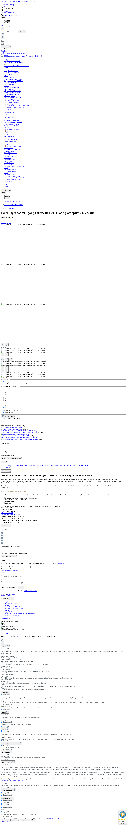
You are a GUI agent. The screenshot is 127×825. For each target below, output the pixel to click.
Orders (23, 53)
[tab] (46, 465)
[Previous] (2, 344)
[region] (63, 300)
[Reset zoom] (7, 359)
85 (5, 400)
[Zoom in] (11, 359)
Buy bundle (4, 462)
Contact (6, 633)
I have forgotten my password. (10, 570)
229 (6, 404)
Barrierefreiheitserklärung (11, 615)
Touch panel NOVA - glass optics (13, 429)
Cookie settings (5, 618)
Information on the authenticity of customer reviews (19, 613)
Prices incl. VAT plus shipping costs (11, 458)
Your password (6, 569)
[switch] (1, 648)
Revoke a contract (6, 595)
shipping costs (20, 636)
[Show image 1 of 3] (1, 347)
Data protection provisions (28, 820)
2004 (6, 407)
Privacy (6, 610)
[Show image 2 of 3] (3, 347)
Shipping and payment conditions (14, 608)
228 (6, 402)
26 (5, 394)
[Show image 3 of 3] (5, 347)
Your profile (10, 53)
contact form (11, 594)
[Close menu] (5, 64)
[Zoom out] (2, 359)
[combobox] (9, 32)
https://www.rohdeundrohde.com (10, 514)
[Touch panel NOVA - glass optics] (11, 427)
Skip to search (17, 1)
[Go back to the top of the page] (2, 642)
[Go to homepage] (6, 26)
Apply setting (15, 820)
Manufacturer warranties (11, 603)
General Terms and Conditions (13, 607)
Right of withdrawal (10, 602)
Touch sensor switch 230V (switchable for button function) (20, 432)
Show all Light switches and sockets (15, 62)
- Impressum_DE (6, 821)
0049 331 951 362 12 (30, 591)
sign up (4, 52)
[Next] (7, 344)
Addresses (17, 53)
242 (6, 405)
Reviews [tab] (7, 467)
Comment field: (5, 443)
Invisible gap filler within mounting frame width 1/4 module (20, 439)
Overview (4, 53)
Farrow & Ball (9, 412)
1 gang (7, 382)
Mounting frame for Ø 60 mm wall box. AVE (16, 436)
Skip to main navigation (29, 1)
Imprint (6, 605)
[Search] (20, 31)
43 (5, 396)
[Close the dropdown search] (24, 31)
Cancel (3, 574)
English (7, 22)
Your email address (7, 567)
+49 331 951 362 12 (7, 513)
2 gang (16, 383)
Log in (3, 50)
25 (5, 392)
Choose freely (9, 389)
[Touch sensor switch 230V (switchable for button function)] (19, 431)
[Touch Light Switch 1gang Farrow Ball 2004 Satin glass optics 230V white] (23, 224)
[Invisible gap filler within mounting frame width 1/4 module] (19, 437)
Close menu (7, 46)
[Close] (1, 357)
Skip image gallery (6, 223)
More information (53, 818)
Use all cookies (5, 820)
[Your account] (2, 43)
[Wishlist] (2, 40)
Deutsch (7, 20)
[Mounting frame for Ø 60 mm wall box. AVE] (15, 434)
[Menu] (2, 28)
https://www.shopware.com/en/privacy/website (14, 780)
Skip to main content (7, 1)
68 (5, 398)
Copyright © (8, 612)
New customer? (59, 563)
